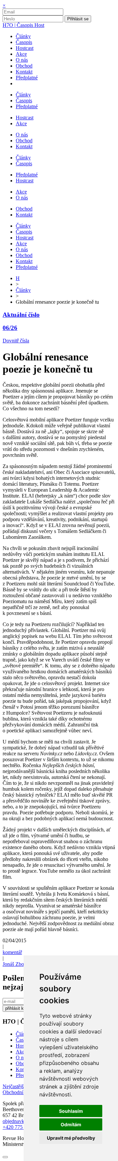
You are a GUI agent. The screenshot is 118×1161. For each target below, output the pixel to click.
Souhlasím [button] (71, 1111)
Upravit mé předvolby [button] (71, 1138)
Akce (21, 1051)
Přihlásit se (77, 18)
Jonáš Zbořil (15, 964)
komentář (12, 952)
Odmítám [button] (71, 1124)
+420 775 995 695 (22, 1127)
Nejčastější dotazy (22, 1086)
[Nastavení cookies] (5, 1157)
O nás (22, 1057)
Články (23, 290)
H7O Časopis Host (23, 25)
